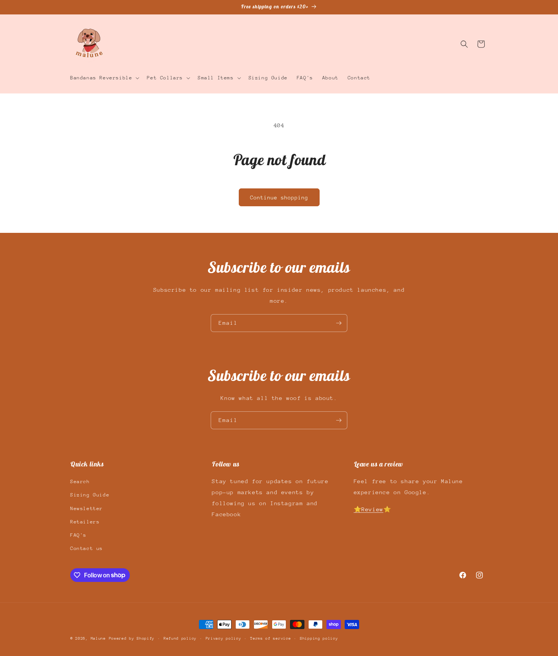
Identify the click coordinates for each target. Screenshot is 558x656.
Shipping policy (319, 638)
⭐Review (368, 509)
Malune (98, 638)
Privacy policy (223, 638)
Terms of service (270, 638)
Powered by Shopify (132, 638)
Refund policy (180, 638)
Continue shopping (279, 197)
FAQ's (78, 535)
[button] (104, 78)
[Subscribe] (338, 323)
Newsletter (86, 508)
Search (80, 481)
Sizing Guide (89, 495)
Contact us (86, 548)
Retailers (84, 522)
